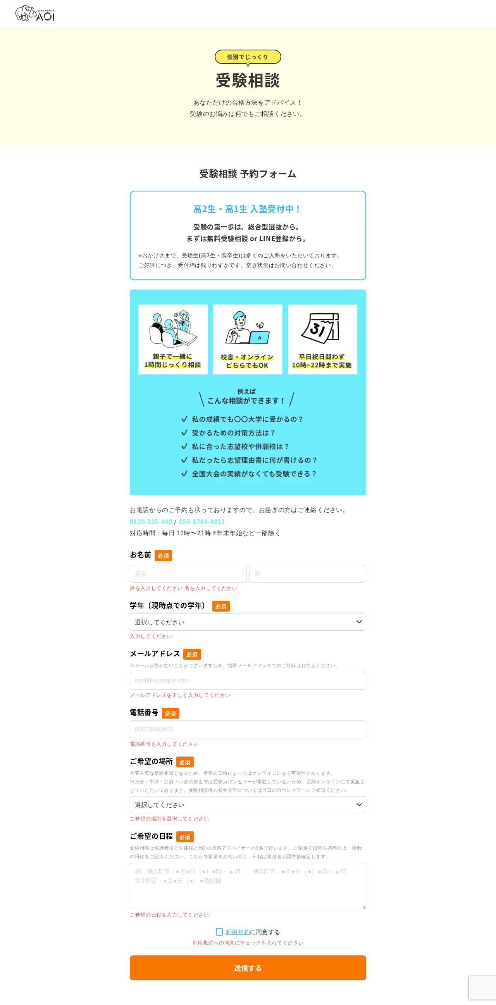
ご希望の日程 (160, 836)
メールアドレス (164, 653)
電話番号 (153, 712)
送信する (248, 968)
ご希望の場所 (160, 761)
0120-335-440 (151, 521)
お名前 (149, 554)
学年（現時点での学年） (178, 605)
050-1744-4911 (202, 521)
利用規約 (238, 932)
